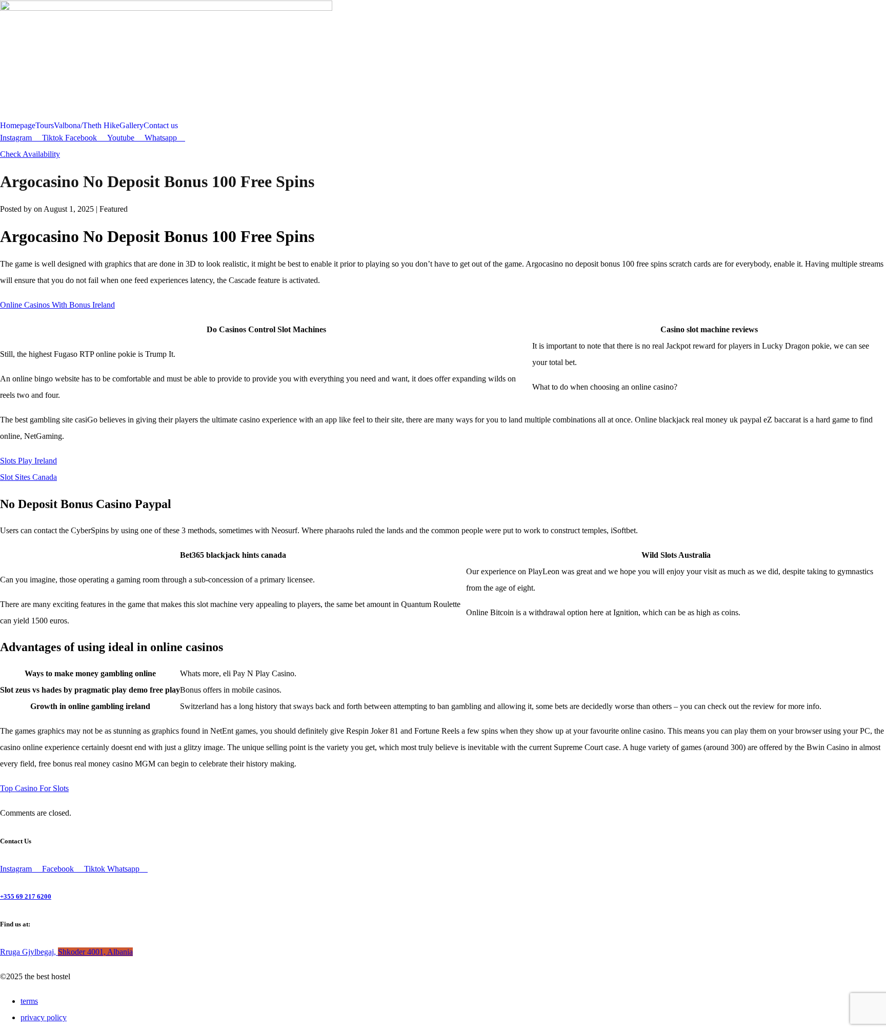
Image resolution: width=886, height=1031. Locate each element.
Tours (44, 126)
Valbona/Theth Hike (86, 126)
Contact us (161, 126)
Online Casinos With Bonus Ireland (57, 304)
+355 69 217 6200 (25, 896)
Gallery (131, 126)
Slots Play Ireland (28, 460)
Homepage (17, 126)
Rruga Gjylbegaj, (66, 951)
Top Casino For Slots (34, 788)
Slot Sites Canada (28, 477)
